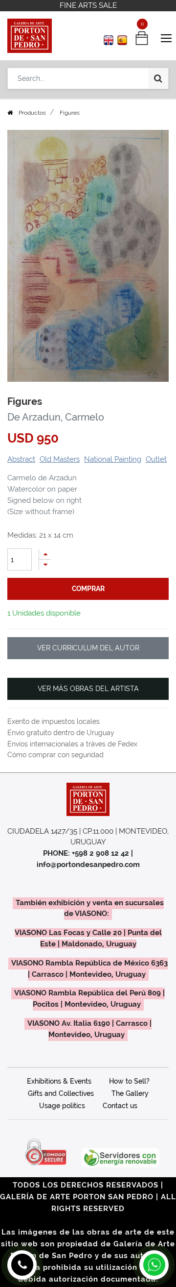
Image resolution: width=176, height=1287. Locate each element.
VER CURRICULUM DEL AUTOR (88, 648)
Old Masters (60, 459)
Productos (32, 112)
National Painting (112, 459)
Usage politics (62, 1106)
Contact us (120, 1106)
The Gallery (130, 1093)
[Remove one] (45, 565)
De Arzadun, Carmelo (55, 417)
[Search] (158, 78)
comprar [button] (88, 589)
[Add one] (45, 554)
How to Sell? (129, 1081)
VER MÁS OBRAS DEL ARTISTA (88, 689)
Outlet (156, 459)
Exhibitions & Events (59, 1081)
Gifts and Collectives (61, 1093)
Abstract (21, 459)
